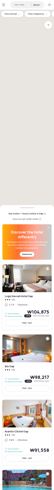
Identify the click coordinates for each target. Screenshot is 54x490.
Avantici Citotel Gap (27, 432)
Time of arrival (10, 14)
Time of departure (36, 14)
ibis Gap (27, 364)
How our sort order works (25, 219)
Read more (27, 254)
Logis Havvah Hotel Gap (27, 297)
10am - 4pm (27, 458)
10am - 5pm (27, 323)
